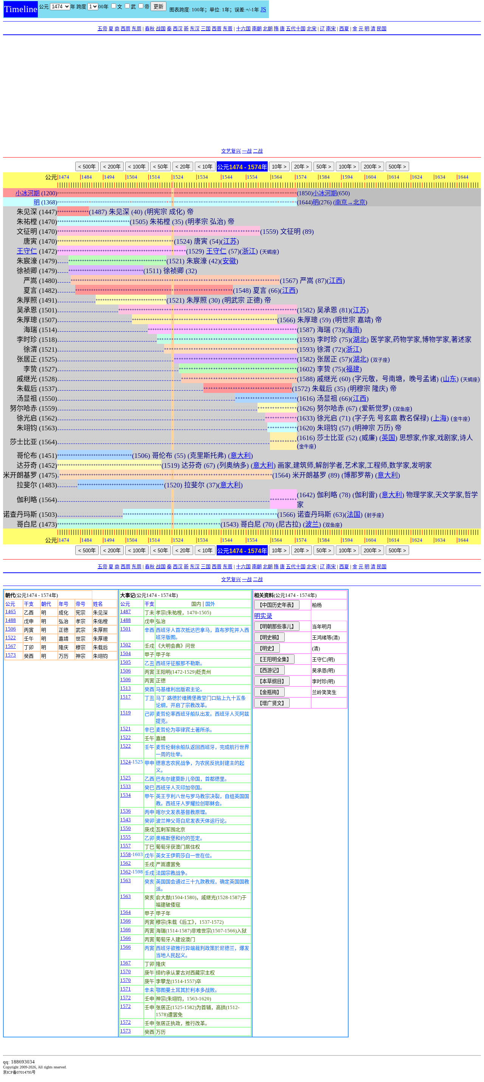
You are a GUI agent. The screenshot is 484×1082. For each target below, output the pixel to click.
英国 (388, 438)
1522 (10, 637)
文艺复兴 (231, 151)
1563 (125, 880)
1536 (125, 811)
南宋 (331, 28)
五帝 (102, 28)
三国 (206, 28)
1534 (125, 795)
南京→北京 (350, 202)
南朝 (257, 28)
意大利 (240, 455)
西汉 (178, 28)
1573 (10, 655)
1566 (125, 921)
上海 (440, 418)
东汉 (195, 28)
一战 (247, 151)
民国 (381, 28)
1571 (125, 989)
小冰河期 (28, 193)
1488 (10, 620)
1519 (125, 713)
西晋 (217, 28)
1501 (125, 629)
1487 (125, 611)
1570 (125, 971)
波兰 (312, 524)
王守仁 (27, 251)
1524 (125, 762)
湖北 (359, 339)
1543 (125, 819)
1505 (125, 662)
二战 (258, 151)
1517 (125, 697)
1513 (125, 688)
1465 (10, 611)
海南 (353, 330)
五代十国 (296, 28)
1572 (125, 997)
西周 (125, 28)
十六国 (243, 28)
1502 (125, 645)
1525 (125, 778)
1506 (10, 629)
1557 (125, 846)
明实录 (263, 616)
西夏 (344, 28)
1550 (125, 828)
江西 (336, 280)
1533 (125, 786)
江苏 (230, 241)
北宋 (311, 28)
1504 (125, 653)
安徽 (229, 261)
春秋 (150, 28)
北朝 (268, 28)
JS (263, 9)
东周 (136, 28)
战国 (161, 28)
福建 (353, 369)
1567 (10, 646)
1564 (125, 912)
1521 (125, 728)
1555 (125, 837)
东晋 (228, 28)
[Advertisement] (242, 92)
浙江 (249, 251)
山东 (449, 379)
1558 (125, 854)
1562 (125, 863)
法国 (353, 514)
